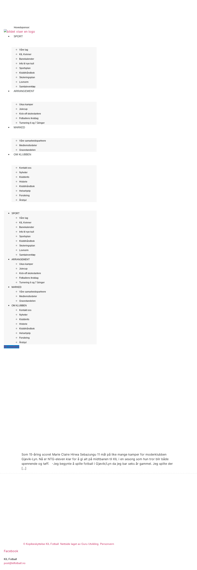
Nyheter (23, 172)
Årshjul (23, 200)
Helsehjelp (25, 191)
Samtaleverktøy (27, 255)
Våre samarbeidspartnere (32, 140)
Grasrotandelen (27, 301)
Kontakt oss (25, 168)
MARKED (19, 127)
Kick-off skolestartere (30, 113)
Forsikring (24, 195)
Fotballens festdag (28, 118)
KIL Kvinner (25, 54)
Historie (23, 181)
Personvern (107, 543)
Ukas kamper (26, 104)
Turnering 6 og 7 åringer (32, 123)
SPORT (18, 36)
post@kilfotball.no (14, 563)
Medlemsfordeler (28, 145)
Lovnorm (23, 82)
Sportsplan (25, 68)
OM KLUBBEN (22, 154)
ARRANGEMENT (24, 91)
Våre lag (23, 49)
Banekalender (26, 59)
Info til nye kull (26, 63)
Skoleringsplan (27, 77)
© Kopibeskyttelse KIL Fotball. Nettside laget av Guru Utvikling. (61, 543)
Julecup (23, 109)
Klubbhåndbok (27, 72)
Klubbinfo (24, 177)
